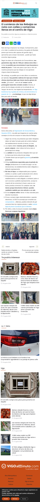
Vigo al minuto (19, 21)
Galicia (29, 478)
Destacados (7, 21)
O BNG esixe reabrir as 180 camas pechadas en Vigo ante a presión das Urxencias (30, 308)
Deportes (29, 484)
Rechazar (15, 499)
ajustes (17, 495)
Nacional (10, 481)
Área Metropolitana (11, 475)
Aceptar (6, 499)
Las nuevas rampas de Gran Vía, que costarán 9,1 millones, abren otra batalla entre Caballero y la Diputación (10, 309)
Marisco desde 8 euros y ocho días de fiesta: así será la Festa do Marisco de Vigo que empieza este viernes (30, 280)
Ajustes (24, 499)
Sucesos (10, 478)
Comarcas (29, 475)
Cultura (11, 484)
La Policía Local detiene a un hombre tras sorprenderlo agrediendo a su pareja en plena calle (19, 358)
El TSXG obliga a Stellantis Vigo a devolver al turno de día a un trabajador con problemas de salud (23, 450)
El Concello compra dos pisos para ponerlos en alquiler (9, 279)
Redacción (6, 37)
